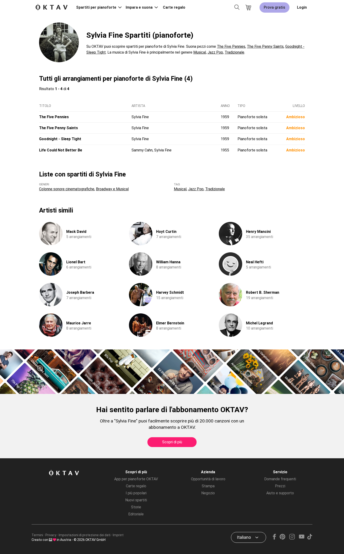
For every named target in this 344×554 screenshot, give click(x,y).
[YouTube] (301, 538)
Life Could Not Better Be (60, 150)
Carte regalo (174, 7)
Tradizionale (234, 52)
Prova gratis (274, 7)
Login (302, 7)
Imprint (118, 535)
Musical (199, 52)
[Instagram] (292, 538)
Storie (136, 507)
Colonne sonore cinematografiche (66, 189)
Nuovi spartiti (136, 500)
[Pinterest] (282, 538)
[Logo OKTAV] (51, 8)
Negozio (208, 493)
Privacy (50, 535)
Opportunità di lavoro (208, 479)
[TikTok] (309, 538)
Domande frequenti (280, 479)
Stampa (208, 486)
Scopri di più (172, 442)
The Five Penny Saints (265, 46)
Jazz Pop (215, 52)
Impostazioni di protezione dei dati (84, 535)
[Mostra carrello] (248, 7)
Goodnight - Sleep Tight (60, 139)
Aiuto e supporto (280, 493)
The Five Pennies (231, 46)
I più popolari (136, 493)
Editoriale (136, 514)
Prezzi (280, 486)
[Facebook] (274, 538)
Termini (37, 535)
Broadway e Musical (112, 189)
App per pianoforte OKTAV (136, 479)
